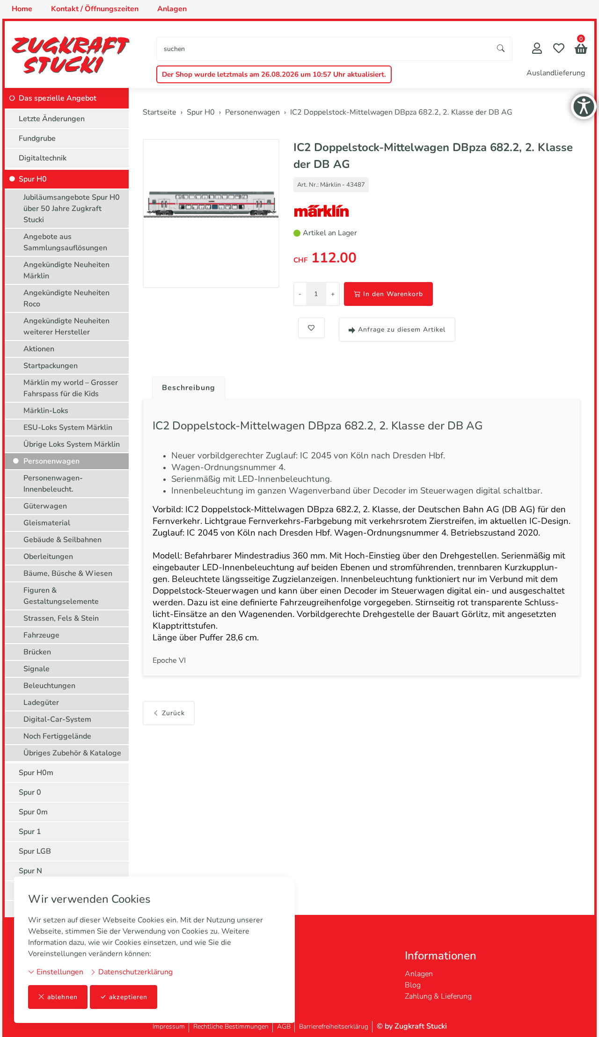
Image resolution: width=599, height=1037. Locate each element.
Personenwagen (51, 461)
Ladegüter (41, 702)
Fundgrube (37, 138)
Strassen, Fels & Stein (61, 618)
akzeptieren (128, 997)
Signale (36, 669)
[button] (581, 50)
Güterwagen (45, 506)
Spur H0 (33, 179)
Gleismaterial (46, 523)
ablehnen (62, 997)
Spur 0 (30, 792)
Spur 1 (30, 832)
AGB (284, 1026)
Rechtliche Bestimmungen (231, 1026)
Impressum (169, 1026)
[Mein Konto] (537, 49)
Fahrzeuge (41, 635)
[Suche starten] (501, 49)
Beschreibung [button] (188, 388)
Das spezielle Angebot (57, 98)
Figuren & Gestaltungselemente (61, 596)
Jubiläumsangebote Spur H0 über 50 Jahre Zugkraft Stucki (71, 208)
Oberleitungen (48, 556)
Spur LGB (35, 851)
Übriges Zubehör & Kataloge (72, 753)
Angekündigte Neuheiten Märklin (66, 270)
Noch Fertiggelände (57, 736)
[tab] (185, 385)
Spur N (30, 871)
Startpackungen (50, 366)
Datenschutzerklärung (134, 972)
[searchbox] (323, 49)
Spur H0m (36, 773)
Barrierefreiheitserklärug (333, 1026)
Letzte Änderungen (52, 119)
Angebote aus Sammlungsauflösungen (65, 242)
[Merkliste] (558, 49)
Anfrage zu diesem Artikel (402, 329)
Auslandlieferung (555, 73)
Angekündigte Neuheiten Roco (66, 298)
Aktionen (38, 349)
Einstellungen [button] (59, 972)
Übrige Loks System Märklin (71, 444)
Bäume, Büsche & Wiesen (67, 573)
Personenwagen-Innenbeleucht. (53, 483)
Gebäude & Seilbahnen (62, 540)
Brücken (37, 652)
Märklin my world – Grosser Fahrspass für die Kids (70, 388)
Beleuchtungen (49, 686)
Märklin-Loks (45, 411)
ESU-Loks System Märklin (67, 427)
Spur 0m (33, 812)
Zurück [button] (173, 713)
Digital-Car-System (57, 719)
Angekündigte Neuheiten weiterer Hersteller (66, 326)
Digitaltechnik (42, 158)
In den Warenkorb (393, 294)
